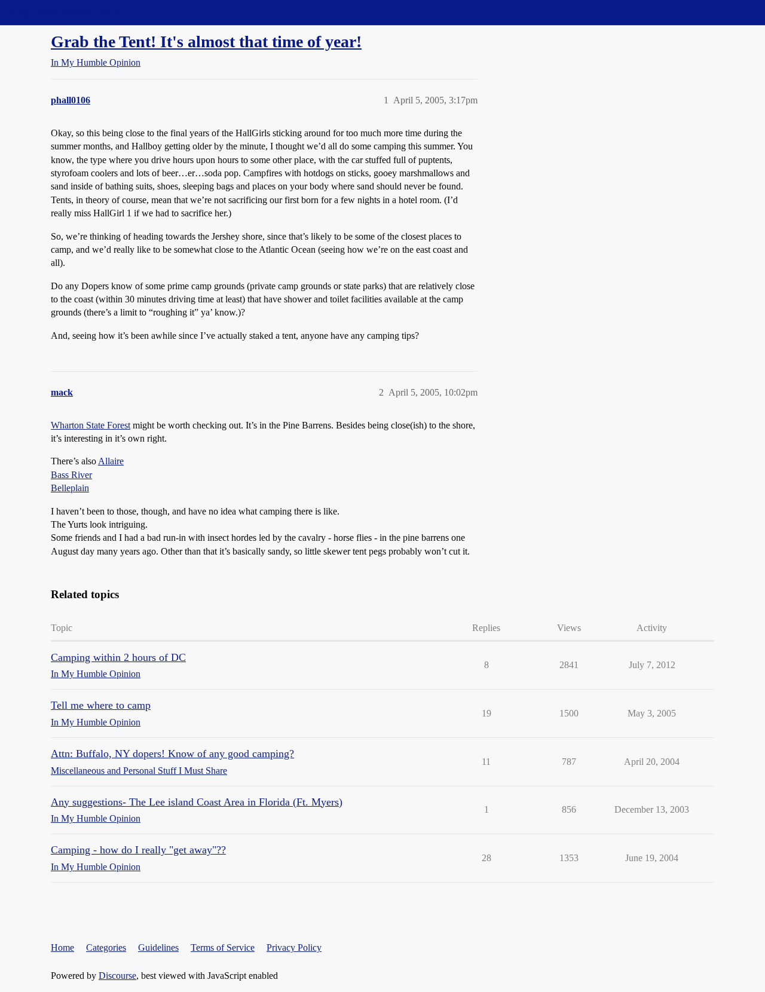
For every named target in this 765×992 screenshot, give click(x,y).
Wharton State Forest (90, 425)
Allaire (111, 461)
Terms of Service (223, 947)
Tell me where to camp (101, 705)
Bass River (71, 475)
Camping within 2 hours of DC (118, 657)
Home (62, 947)
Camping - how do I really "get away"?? (138, 850)
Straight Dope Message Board (63, 12)
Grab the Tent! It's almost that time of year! (206, 41)
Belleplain (70, 488)
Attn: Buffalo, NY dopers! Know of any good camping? (172, 754)
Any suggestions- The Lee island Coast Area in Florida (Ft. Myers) (196, 802)
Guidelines (158, 947)
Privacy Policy (294, 947)
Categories (106, 947)
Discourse (117, 975)
